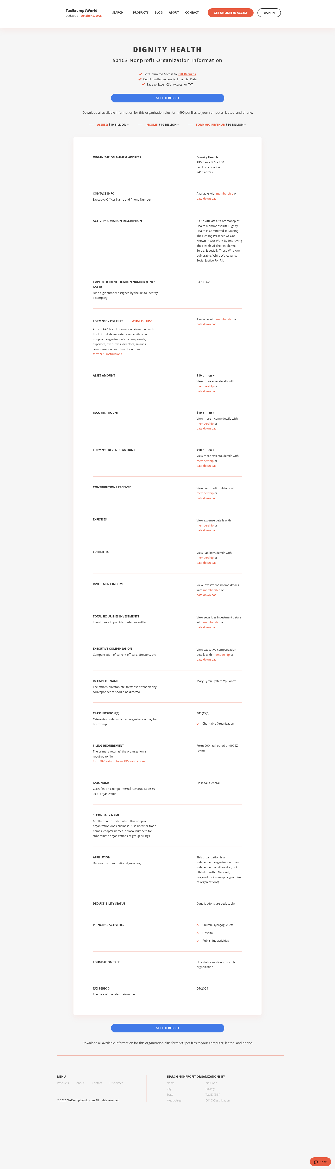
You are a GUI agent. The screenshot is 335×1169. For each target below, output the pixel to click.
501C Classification (217, 1100)
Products (141, 12)
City (169, 1089)
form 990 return (104, 761)
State (170, 1094)
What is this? (141, 321)
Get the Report (167, 98)
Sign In (269, 13)
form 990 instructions (107, 354)
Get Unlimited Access (230, 13)
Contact (192, 12)
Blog (159, 12)
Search (117, 12)
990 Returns (187, 74)
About (174, 12)
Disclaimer (116, 1083)
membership (224, 193)
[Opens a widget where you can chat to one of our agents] (320, 1162)
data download (207, 198)
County (210, 1089)
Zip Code (211, 1083)
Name (170, 1083)
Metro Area (174, 1100)
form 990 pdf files (184, 112)
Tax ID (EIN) (212, 1094)
